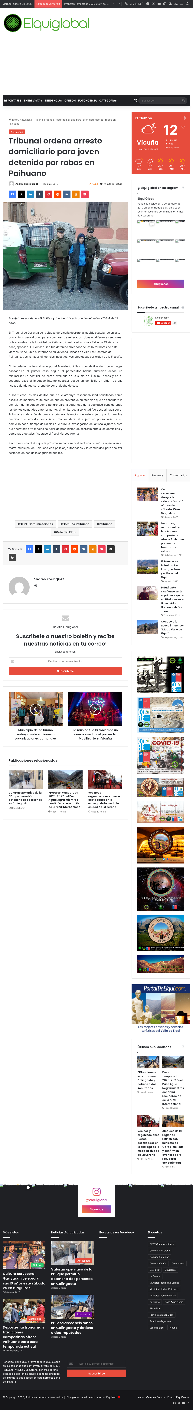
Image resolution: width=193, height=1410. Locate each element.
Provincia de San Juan (161, 1314)
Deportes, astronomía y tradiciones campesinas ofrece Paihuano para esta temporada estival (172, 537)
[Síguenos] (96, 1194)
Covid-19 (154, 1269)
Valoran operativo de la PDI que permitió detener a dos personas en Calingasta (25, 798)
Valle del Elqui (66, 532)
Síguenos (162, 283)
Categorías (108, 100)
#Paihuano (168, 211)
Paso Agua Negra (174, 1302)
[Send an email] (37, 183)
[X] (21, 194)
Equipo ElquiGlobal (178, 1397)
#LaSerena (147, 215)
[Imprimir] (12, 557)
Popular (140, 475)
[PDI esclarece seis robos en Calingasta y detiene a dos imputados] (148, 1062)
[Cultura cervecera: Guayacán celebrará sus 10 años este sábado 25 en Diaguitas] (147, 495)
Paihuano (105, 524)
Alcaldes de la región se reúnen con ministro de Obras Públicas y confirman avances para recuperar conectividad (172, 1147)
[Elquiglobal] (47, 23)
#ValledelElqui (158, 207)
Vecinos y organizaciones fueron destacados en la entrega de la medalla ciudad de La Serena (104, 800)
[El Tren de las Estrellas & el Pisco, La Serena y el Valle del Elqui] (147, 567)
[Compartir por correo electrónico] (111, 549)
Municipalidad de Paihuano (164, 1289)
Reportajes (12, 100)
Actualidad (26, 119)
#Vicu (180, 211)
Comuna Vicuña (158, 1263)
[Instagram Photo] (165, 229)
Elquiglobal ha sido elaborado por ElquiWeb (92, 1397)
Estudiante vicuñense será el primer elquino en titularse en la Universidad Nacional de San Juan (172, 599)
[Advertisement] (96, 66)
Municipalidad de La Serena (164, 1282)
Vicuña (173, 1327)
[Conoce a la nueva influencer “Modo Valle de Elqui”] (147, 627)
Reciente (157, 475)
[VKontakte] (66, 194)
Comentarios (178, 475)
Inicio (14, 119)
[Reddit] (57, 194)
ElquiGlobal (146, 199)
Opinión (70, 100)
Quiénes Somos (155, 1397)
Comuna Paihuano (76, 524)
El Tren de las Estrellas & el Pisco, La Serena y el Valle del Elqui (172, 569)
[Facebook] (12, 194)
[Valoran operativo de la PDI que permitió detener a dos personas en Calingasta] (26, 779)
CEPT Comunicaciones (36, 524)
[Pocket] (85, 194)
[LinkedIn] (30, 194)
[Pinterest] (48, 194)
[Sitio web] (35, 585)
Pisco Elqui (155, 1308)
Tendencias (53, 100)
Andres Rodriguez (25, 183)
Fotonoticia (87, 100)
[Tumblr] (39, 194)
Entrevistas (33, 100)
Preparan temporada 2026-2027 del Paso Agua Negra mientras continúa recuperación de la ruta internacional (64, 800)
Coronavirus (178, 1263)
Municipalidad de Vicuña (163, 1295)
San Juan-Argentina (160, 1321)
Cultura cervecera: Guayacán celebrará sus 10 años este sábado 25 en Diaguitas (172, 501)
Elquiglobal (170, 1269)
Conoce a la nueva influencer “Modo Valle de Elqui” (172, 627)
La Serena (155, 1276)
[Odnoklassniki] (76, 194)
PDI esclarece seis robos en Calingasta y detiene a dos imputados (146, 1080)
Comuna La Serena (160, 1250)
